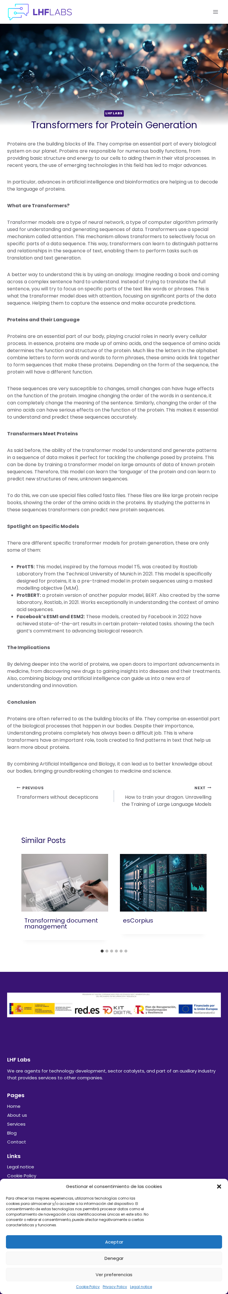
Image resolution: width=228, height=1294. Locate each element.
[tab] (102, 951)
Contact (16, 1142)
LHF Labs (113, 113)
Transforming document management (61, 923)
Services (16, 1124)
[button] (219, 1186)
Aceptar (114, 1242)
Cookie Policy (88, 1286)
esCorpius (138, 920)
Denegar (114, 1258)
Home (13, 1106)
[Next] (197, 900)
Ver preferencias (114, 1274)
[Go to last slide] (31, 900)
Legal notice (141, 1286)
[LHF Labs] (39, 12)
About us (17, 1115)
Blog (12, 1133)
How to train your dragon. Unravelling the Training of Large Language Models (166, 796)
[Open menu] (215, 11)
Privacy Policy (115, 1286)
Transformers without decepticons (57, 793)
